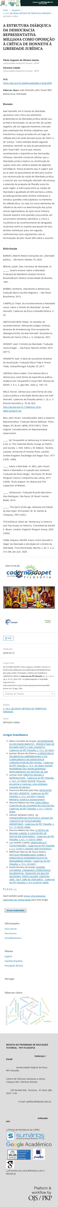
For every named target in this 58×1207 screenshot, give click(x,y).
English (8, 956)
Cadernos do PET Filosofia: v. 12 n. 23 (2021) (31, 750)
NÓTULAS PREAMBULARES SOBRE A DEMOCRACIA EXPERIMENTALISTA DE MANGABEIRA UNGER (28, 857)
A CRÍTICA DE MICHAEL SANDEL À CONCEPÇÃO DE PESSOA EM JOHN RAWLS (29, 833)
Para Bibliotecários (13, 938)
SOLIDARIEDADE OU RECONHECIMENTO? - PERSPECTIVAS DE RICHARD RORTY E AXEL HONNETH (31, 744)
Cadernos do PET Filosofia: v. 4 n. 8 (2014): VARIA (32, 881)
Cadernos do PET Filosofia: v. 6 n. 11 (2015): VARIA (31, 838)
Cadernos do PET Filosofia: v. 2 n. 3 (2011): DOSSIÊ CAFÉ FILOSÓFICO (32, 847)
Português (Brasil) (14, 965)
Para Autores (11, 933)
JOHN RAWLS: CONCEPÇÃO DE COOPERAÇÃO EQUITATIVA (31, 804)
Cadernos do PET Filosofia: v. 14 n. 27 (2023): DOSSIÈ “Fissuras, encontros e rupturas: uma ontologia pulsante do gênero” (31, 782)
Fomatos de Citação (14, 693)
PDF (9, 638)
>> (15, 889)
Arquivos (16, 10)
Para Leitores (11, 928)
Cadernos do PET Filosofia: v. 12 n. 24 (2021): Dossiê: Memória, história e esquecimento (29, 796)
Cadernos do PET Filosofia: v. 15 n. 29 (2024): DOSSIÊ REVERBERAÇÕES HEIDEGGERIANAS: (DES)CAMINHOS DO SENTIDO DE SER (31, 767)
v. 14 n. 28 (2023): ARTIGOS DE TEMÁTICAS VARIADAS (27, 13)
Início (5, 10)
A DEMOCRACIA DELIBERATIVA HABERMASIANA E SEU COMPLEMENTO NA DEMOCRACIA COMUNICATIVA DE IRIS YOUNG (31, 758)
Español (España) (13, 961)
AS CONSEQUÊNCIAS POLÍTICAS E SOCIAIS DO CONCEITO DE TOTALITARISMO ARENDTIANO (31, 819)
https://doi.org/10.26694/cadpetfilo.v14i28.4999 (27, 83)
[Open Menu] (3, 3)
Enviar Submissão (15, 910)
